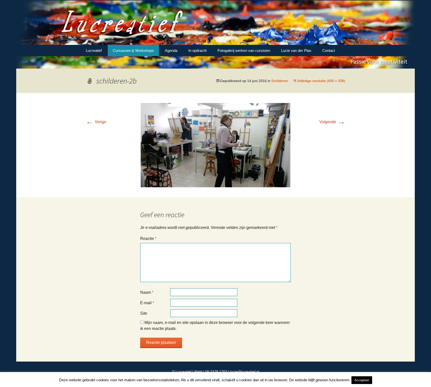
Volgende (332, 122)
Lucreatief (94, 50)
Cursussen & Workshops (133, 50)
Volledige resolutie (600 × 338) (321, 81)
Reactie (148, 238)
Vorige (96, 122)
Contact (328, 50)
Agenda (171, 50)
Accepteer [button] (361, 380)
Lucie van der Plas (296, 50)
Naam (146, 292)
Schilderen (279, 81)
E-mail (147, 303)
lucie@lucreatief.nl (244, 372)
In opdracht (197, 50)
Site (143, 313)
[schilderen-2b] (215, 145)
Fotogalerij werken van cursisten (243, 50)
